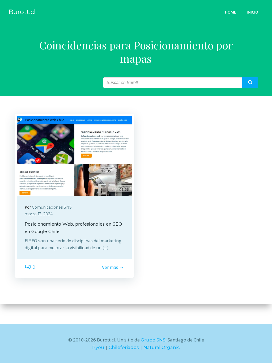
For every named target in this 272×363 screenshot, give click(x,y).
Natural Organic (161, 347)
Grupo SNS (153, 340)
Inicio (252, 12)
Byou (98, 347)
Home (230, 12)
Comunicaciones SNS (52, 207)
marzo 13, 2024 (39, 214)
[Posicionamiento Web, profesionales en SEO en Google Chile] (74, 155)
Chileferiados (124, 347)
